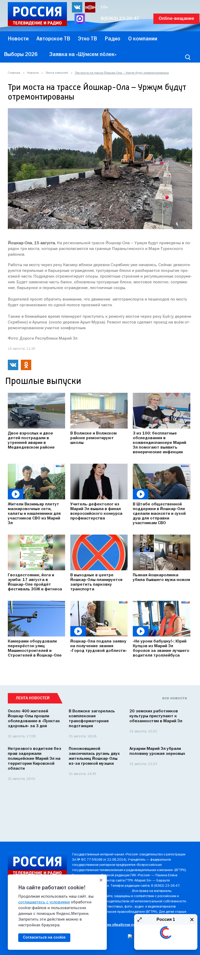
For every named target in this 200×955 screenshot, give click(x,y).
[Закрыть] (101, 880)
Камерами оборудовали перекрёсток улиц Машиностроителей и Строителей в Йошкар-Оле (35, 648)
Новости (33, 73)
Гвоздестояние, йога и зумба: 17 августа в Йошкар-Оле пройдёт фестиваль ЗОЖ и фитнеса (35, 582)
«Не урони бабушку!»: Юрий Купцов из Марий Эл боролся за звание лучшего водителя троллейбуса (161, 648)
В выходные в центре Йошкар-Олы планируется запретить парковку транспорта (96, 582)
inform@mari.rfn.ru (117, 891)
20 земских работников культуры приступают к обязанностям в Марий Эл (155, 716)
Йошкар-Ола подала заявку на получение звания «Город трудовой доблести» (98, 646)
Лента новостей (57, 73)
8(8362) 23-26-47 (120, 19)
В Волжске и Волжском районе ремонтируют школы (93, 438)
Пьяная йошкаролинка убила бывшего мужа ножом (161, 577)
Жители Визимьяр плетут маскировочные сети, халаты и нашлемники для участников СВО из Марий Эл (34, 514)
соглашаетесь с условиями (44, 902)
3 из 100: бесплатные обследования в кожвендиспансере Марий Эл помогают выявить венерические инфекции (159, 443)
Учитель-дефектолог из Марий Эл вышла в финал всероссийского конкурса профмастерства (96, 511)
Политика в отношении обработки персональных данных (120, 924)
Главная (14, 73)
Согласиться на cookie (44, 937)
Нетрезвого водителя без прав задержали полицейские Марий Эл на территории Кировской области (34, 758)
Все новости (174, 698)
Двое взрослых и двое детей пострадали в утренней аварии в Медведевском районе (31, 440)
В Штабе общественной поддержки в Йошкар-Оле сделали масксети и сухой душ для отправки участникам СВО (159, 514)
